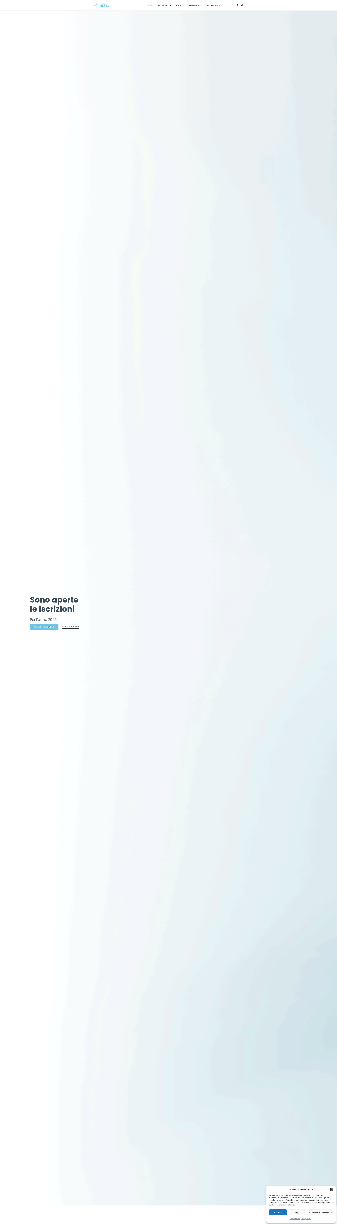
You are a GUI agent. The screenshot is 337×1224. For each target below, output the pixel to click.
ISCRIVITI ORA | (44, 627)
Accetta (278, 1212)
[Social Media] (237, 5)
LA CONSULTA (164, 5)
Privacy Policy (306, 1219)
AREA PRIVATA (213, 5)
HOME (150, 5)
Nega (296, 1212)
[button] (331, 1189)
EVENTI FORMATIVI (193, 5)
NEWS (178, 5)
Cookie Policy (295, 1219)
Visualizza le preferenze (320, 1212)
